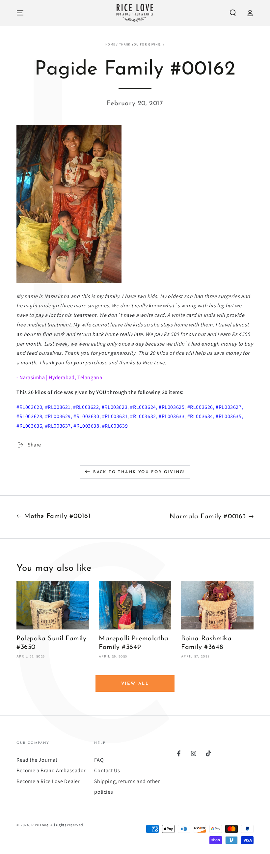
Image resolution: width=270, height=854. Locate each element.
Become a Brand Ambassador (51, 770)
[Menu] (20, 13)
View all (135, 684)
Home (110, 44)
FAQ (99, 759)
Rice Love (39, 824)
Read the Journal (36, 759)
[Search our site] (232, 13)
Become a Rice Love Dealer (48, 781)
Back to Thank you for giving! (139, 472)
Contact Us (107, 770)
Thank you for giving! (140, 44)
